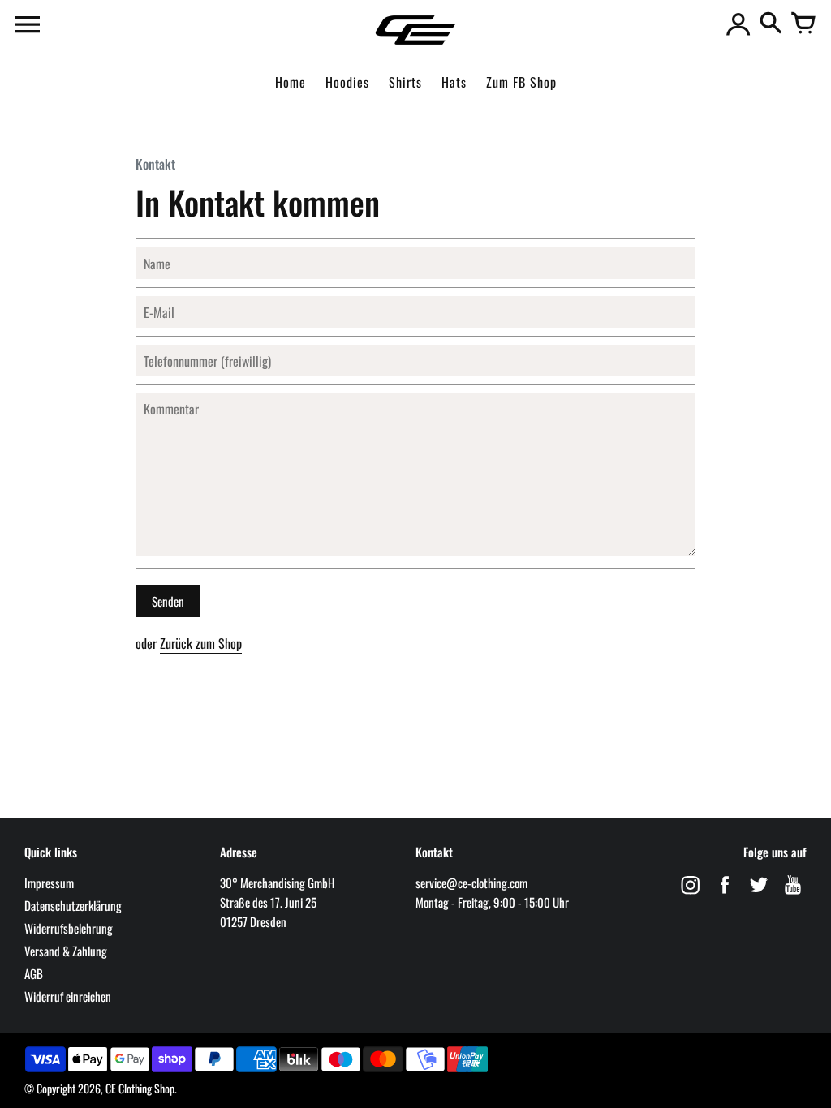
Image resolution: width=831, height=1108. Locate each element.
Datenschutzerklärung (73, 905)
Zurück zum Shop (201, 643)
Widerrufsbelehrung (68, 928)
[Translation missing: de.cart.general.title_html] (803, 24)
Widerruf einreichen (67, 996)
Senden (168, 601)
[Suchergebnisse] (771, 24)
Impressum (49, 882)
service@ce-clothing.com (471, 882)
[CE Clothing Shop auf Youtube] (793, 895)
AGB (33, 973)
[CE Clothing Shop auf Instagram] (690, 895)
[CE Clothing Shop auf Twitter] (759, 895)
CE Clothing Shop (139, 1088)
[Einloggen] (738, 24)
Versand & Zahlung (65, 951)
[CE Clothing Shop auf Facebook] (724, 895)
